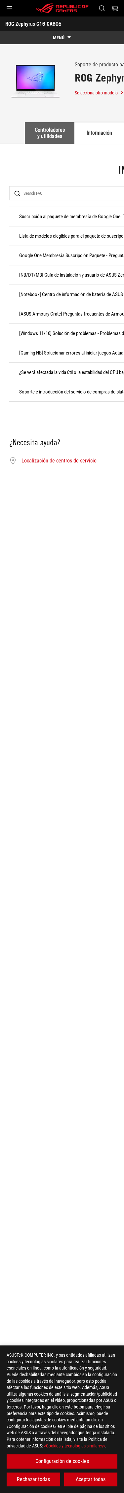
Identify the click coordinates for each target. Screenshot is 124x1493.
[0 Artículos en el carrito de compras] (115, 8)
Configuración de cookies (62, 1461)
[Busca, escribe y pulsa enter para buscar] (102, 8)
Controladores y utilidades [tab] (50, 133)
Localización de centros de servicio (59, 461)
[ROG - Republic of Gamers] (62, 8)
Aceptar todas (90, 1479)
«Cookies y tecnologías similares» (74, 1445)
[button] (9, 8)
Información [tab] (99, 133)
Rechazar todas (33, 1479)
